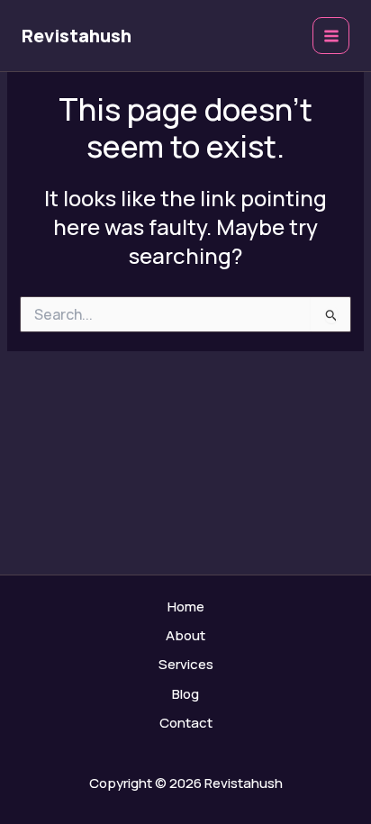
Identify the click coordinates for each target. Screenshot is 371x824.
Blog (185, 693)
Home (185, 606)
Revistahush (76, 35)
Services (185, 664)
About (185, 635)
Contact (186, 722)
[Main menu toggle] (330, 35)
